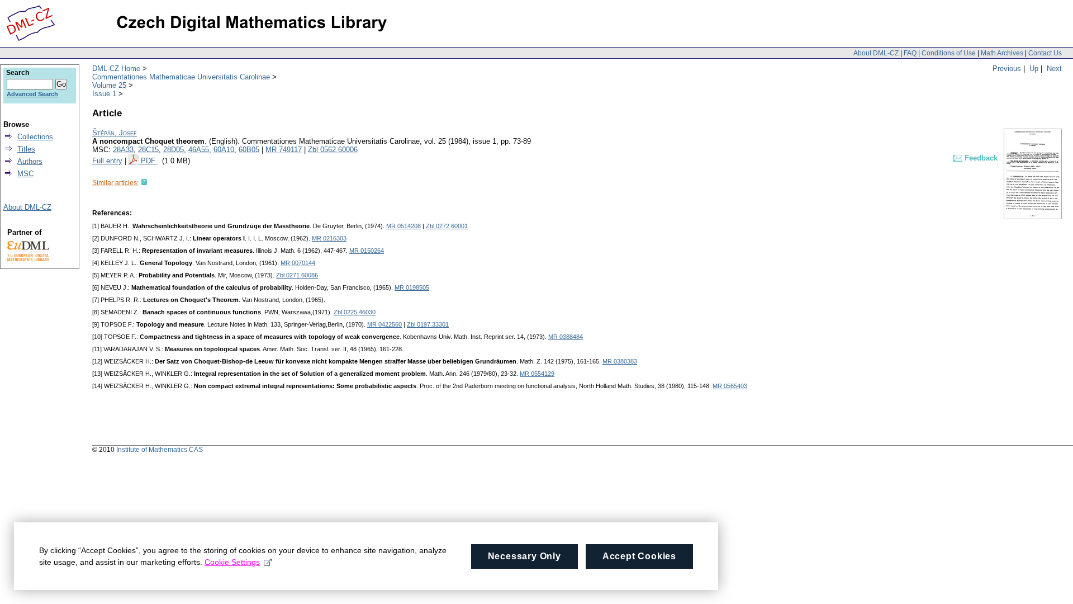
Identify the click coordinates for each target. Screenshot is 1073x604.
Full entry (107, 161)
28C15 (148, 149)
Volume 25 (109, 85)
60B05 (249, 149)
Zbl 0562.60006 (333, 149)
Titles (26, 149)
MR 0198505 (412, 287)
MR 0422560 (384, 324)
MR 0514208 (403, 226)
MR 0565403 (730, 386)
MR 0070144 (298, 262)
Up (1033, 68)
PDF (149, 161)
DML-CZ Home (116, 68)
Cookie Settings (232, 562)
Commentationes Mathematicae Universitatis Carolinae (181, 77)
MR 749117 (283, 149)
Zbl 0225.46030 (355, 312)
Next (1054, 68)
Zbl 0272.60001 (447, 226)
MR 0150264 (366, 250)
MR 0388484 (565, 336)
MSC (25, 173)
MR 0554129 (537, 373)
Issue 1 (104, 93)
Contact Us (1045, 53)
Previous (1007, 68)
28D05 (173, 149)
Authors (29, 161)
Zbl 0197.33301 (428, 324)
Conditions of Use (949, 53)
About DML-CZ (876, 53)
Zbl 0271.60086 (297, 275)
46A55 (198, 149)
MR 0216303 (329, 238)
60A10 (223, 149)
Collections (35, 137)
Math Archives (1002, 53)
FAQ (910, 53)
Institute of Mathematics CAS (159, 450)
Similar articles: (115, 183)
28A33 (123, 149)
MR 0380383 (619, 361)
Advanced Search (32, 94)
